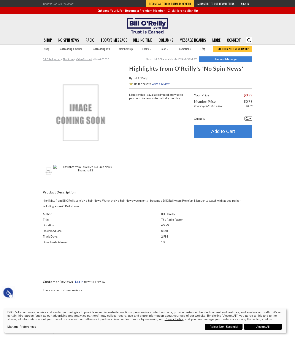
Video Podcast (84, 59)
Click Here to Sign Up (183, 10)
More (216, 40)
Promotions (184, 48)
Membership (126, 48)
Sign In (245, 4)
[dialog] (145, 320)
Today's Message (114, 40)
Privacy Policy (174, 319)
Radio (90, 40)
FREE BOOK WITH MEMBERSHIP (233, 49)
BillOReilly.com (51, 59)
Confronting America (70, 48)
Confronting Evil (101, 48)
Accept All (263, 326)
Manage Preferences (21, 326)
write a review (161, 84)
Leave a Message (225, 59)
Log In (79, 281)
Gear (163, 48)
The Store (68, 59)
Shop (48, 40)
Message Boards (193, 40)
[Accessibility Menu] (8, 292)
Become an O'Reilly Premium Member (170, 4)
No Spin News (68, 40)
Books (145, 48)
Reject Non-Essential (223, 326)
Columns (166, 40)
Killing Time (142, 40)
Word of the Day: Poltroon (58, 4)
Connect (234, 40)
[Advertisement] (147, 258)
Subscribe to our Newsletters (216, 4)
